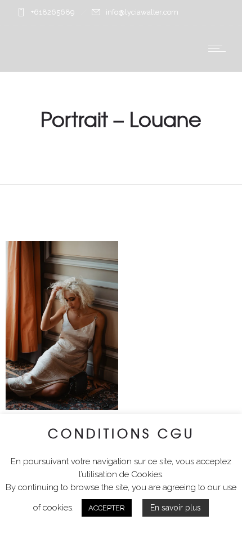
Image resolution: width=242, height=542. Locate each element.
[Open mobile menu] (219, 48)
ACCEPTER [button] (106, 508)
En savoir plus (175, 507)
